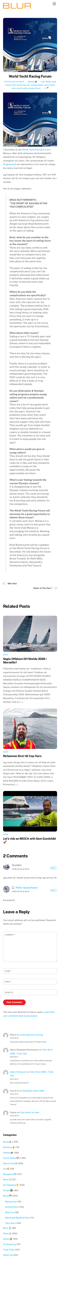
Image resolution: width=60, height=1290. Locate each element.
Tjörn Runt (10, 1223)
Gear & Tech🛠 (10, 1163)
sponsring (21, 85)
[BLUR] (17, 7)
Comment (10, 935)
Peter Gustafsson (14, 82)
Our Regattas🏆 (11, 1185)
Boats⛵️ (7, 1142)
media (48, 81)
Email (8, 982)
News (5, 655)
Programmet (9, 164)
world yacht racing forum (28, 88)
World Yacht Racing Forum (30, 76)
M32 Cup (9, 1212)
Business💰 (9, 1147)
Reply (53, 868)
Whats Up (8, 1255)
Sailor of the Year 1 (42, 588)
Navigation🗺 (10, 1174)
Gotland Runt (11, 1207)
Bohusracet (11, 1201)
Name (8, 971)
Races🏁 (7, 1196)
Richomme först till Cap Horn (22, 756)
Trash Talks (9, 1249)
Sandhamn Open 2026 (33, 1091)
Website (9, 992)
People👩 (8, 1190)
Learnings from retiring (31, 1035)
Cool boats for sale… (30, 1112)
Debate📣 (32, 81)
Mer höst (12, 583)
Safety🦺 (7, 1239)
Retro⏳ (7, 1228)
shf (14, 85)
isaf (42, 81)
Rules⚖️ (7, 1233)
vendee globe (37, 85)
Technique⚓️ (9, 1244)
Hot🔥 (6, 1169)
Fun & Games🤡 (11, 1158)
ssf (28, 85)
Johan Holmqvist (18, 1072)
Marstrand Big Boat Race (17, 1217)
